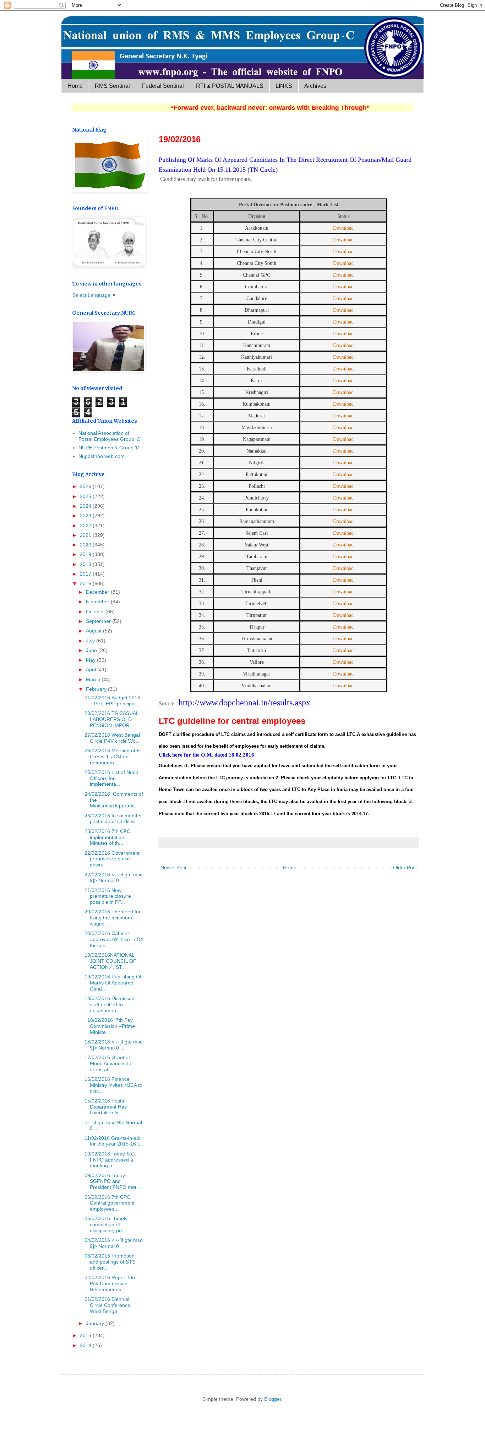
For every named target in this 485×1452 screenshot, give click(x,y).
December (98, 592)
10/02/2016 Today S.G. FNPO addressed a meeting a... (110, 1160)
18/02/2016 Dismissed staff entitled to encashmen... (110, 1004)
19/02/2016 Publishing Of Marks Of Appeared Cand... (113, 983)
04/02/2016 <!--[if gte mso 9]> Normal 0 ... (114, 1243)
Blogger (272, 1399)
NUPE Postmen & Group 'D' (109, 447)
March (94, 679)
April (91, 669)
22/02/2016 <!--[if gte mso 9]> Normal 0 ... (114, 878)
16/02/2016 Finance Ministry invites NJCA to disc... (113, 1085)
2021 (86, 535)
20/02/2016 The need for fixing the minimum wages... (113, 918)
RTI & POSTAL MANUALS (229, 86)
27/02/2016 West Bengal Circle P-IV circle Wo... (112, 738)
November (98, 601)
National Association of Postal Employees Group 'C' (109, 436)
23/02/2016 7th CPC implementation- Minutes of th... (107, 837)
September (99, 621)
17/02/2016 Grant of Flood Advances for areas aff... (109, 1063)
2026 (86, 486)
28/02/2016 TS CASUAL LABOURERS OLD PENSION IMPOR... (111, 719)
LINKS (284, 86)
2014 (86, 1345)
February (97, 689)
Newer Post (173, 867)
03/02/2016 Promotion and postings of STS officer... (110, 1262)
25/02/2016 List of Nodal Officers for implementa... (112, 778)
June (92, 650)
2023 (86, 515)
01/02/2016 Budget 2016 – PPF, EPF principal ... (113, 700)
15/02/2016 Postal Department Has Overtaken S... (106, 1107)
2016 (86, 583)
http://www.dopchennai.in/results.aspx (244, 702)
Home (75, 86)
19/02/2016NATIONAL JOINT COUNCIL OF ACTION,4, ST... (110, 961)
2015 (86, 1335)
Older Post (405, 867)
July (91, 641)
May (91, 660)
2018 (86, 564)
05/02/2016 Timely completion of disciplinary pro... (106, 1224)
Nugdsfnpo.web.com (101, 456)
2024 (86, 506)
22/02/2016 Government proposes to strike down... (112, 859)
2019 (86, 554)
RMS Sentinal (112, 86)
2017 (86, 574)
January (95, 1323)
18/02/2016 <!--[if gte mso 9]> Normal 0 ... (114, 1045)
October (95, 611)
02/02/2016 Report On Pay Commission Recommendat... (110, 1283)
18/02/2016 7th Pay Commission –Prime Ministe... (110, 1026)
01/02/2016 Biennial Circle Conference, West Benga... (108, 1305)
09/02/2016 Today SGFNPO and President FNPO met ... (113, 1181)
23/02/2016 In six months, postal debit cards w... (114, 818)
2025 (86, 496)
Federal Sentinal (163, 86)
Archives (315, 86)
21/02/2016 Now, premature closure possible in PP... (108, 896)
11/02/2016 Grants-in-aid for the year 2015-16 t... (114, 1141)
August (94, 631)
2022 (86, 525)
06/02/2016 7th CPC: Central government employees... (110, 1203)
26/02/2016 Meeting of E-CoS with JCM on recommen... (113, 756)
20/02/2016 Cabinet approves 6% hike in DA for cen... (114, 939)
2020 (86, 545)
